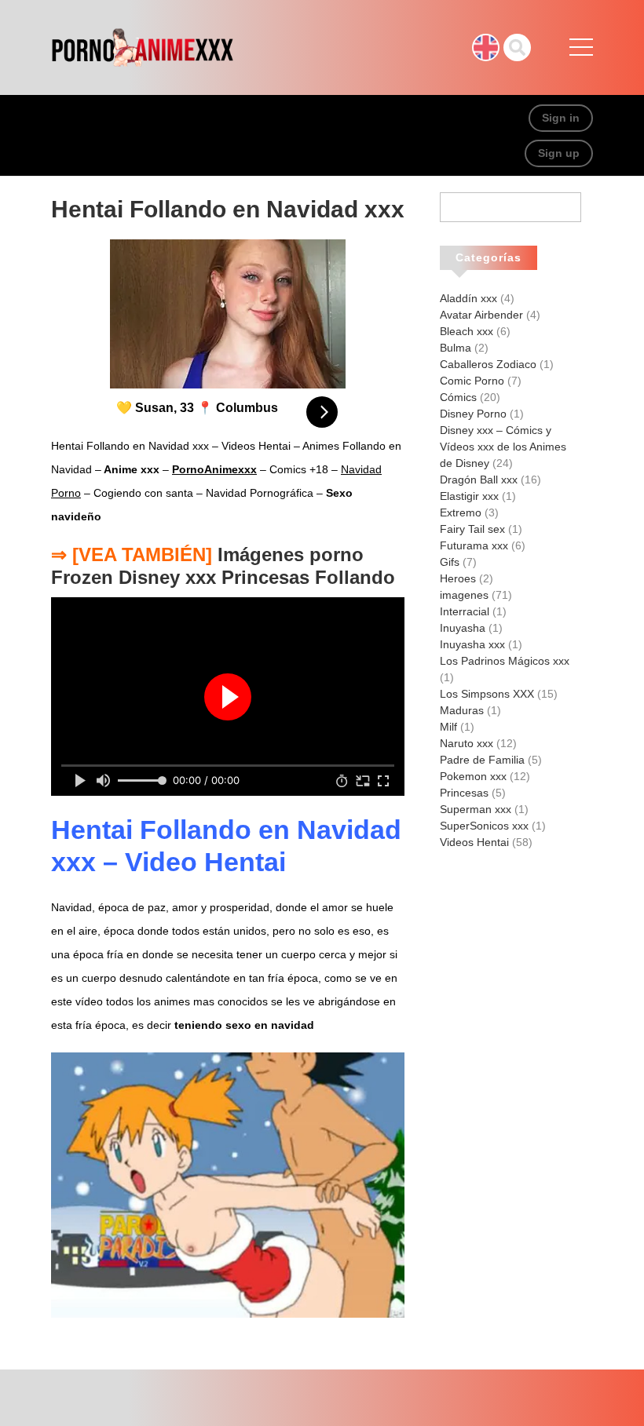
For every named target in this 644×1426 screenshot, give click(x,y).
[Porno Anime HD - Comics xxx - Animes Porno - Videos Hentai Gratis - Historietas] (142, 46)
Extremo (460, 512)
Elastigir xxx (469, 496)
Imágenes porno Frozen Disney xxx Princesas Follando (223, 566)
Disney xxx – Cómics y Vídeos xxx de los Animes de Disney (503, 446)
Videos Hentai (474, 842)
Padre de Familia (482, 759)
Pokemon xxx (473, 776)
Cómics (458, 397)
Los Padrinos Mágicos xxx (504, 661)
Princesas (464, 792)
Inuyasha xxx (472, 644)
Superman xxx (475, 809)
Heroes (458, 578)
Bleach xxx (466, 331)
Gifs (449, 562)
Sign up (559, 153)
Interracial (464, 611)
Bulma (455, 347)
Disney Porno (473, 413)
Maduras (462, 710)
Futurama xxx (474, 545)
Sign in (561, 117)
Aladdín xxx (468, 298)
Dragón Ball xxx (479, 479)
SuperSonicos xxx (484, 825)
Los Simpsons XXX (487, 693)
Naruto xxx (466, 743)
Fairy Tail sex (472, 529)
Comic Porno (472, 380)
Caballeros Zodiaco (488, 364)
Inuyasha (462, 628)
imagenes (464, 595)
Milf (448, 726)
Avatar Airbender (481, 314)
